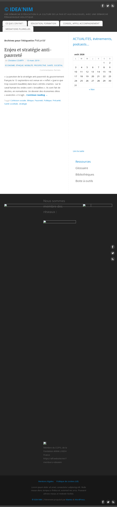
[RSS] (113, 6)
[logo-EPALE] (97, 311)
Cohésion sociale (18, 100)
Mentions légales (46, 481)
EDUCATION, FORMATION (43, 23)
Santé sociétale (11, 103)
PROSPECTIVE (40, 65)
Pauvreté (39, 100)
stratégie (23, 103)
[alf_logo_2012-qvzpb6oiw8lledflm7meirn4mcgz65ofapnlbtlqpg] (59, 327)
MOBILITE (29, 65)
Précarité (57, 100)
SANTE (50, 65)
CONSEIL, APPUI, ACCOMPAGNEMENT (81, 23)
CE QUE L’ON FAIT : (15, 23)
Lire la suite (78, 151)
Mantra (69, 499)
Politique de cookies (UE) (68, 481)
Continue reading (37, 94)
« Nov (92, 89)
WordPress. (80, 499)
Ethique (30, 100)
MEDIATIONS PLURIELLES (18, 29)
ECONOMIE (10, 65)
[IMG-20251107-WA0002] (93, 120)
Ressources (83, 162)
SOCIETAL (58, 65)
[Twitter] (108, 6)
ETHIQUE (20, 65)
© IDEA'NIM (18, 9)
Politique (48, 100)
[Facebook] (103, 6)
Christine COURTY (16, 60)
